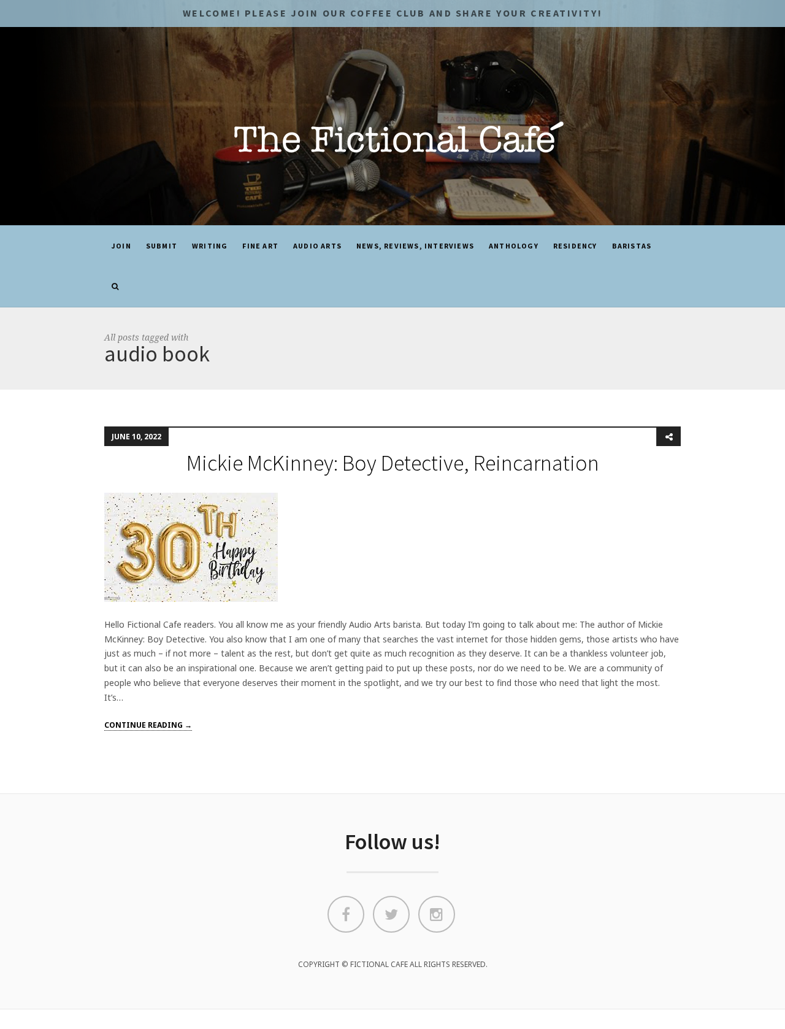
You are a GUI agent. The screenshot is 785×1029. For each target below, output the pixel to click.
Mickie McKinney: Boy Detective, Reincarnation (392, 463)
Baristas (632, 245)
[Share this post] (668, 437)
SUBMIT (161, 245)
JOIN (121, 245)
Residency (575, 245)
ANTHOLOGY (513, 245)
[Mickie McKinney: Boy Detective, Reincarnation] (191, 547)
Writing (210, 245)
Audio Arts (317, 245)
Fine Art (260, 245)
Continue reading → (148, 725)
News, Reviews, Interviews (415, 245)
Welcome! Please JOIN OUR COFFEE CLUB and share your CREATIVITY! (392, 13)
